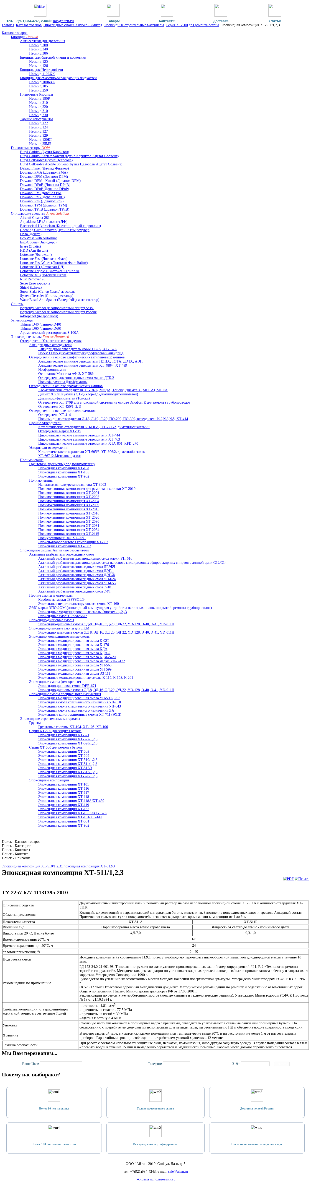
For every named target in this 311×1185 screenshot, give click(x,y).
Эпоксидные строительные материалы (134, 25)
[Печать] (302, 879)
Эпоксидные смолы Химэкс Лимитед (72, 25)
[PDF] (288, 879)
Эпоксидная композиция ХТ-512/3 (88, 866)
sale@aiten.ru (63, 21)
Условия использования (155, 1179)
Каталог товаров (29, 25)
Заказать (282, 1064)
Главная (8, 25)
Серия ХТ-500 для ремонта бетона (192, 25)
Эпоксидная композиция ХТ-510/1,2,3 (31, 866)
